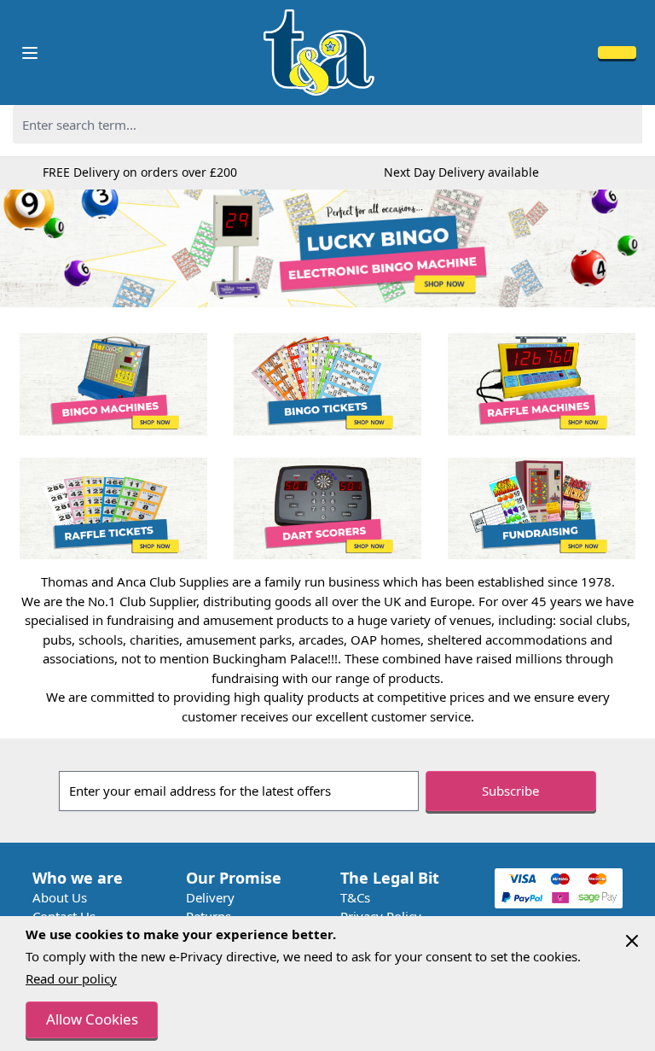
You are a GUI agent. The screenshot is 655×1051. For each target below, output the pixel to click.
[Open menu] (30, 53)
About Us (59, 897)
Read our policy (71, 978)
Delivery (210, 897)
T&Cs (355, 897)
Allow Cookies (92, 1019)
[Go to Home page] (319, 52)
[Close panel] (632, 941)
